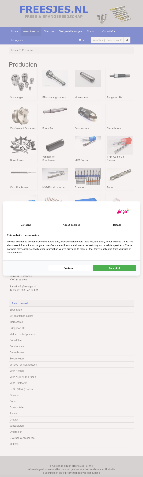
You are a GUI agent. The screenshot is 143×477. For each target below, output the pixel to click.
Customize (69, 268)
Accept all (115, 268)
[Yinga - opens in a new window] (123, 211)
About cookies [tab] (71, 224)
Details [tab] (117, 224)
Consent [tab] (26, 224)
